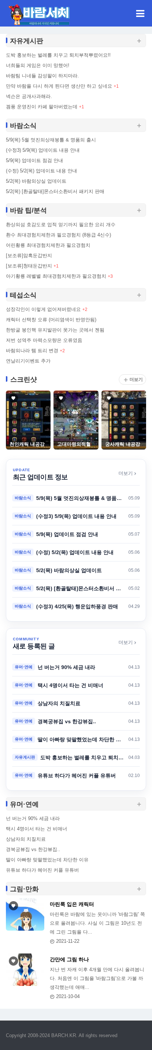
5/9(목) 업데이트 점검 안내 (34, 160)
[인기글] (25, 914)
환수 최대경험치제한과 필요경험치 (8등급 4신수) (58, 235)
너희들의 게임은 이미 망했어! (37, 65)
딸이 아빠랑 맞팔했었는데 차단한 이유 (47, 859)
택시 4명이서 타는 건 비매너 (36, 829)
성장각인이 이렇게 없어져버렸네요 (43, 309)
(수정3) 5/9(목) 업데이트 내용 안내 (43, 150)
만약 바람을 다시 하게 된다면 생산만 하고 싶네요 (59, 86)
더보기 (136, 379)
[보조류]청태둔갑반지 (29, 266)
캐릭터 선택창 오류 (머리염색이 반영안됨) (51, 319)
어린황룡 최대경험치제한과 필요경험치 (48, 245)
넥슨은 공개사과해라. (29, 96)
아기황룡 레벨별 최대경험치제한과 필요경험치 (56, 276)
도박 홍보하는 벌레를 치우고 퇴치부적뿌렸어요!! (58, 55)
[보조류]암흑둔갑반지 (29, 255)
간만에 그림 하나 (69, 959)
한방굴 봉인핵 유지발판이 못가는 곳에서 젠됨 (55, 330)
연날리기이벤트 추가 (28, 361)
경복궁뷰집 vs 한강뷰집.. (33, 849)
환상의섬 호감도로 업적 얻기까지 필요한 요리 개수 (60, 224)
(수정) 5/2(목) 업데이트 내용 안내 (41, 171)
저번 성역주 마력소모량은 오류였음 (44, 340)
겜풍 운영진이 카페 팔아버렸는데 (41, 106)
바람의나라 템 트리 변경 (32, 350)
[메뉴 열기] (140, 13)
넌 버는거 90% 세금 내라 (33, 818)
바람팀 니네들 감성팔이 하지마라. (42, 75)
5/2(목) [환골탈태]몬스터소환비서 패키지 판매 (55, 191)
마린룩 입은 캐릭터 (72, 904)
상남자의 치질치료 (26, 839)
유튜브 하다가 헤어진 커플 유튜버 (42, 870)
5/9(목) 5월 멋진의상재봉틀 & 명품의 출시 (51, 140)
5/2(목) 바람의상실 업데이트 (36, 181)
